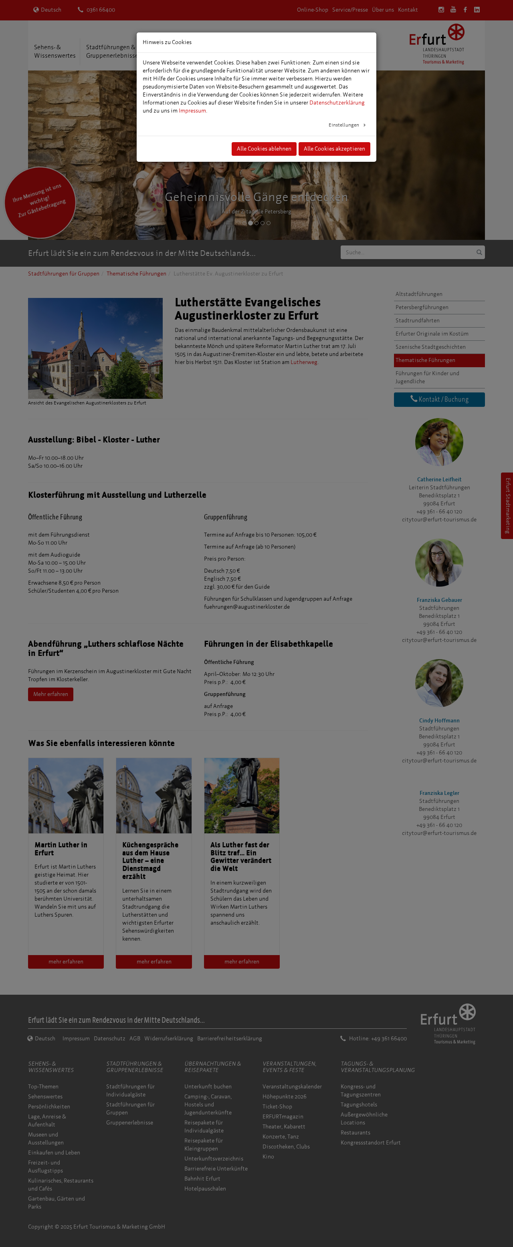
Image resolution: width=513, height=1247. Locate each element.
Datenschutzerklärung (337, 102)
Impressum (192, 110)
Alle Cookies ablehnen (264, 148)
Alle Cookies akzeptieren (334, 148)
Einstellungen (344, 125)
